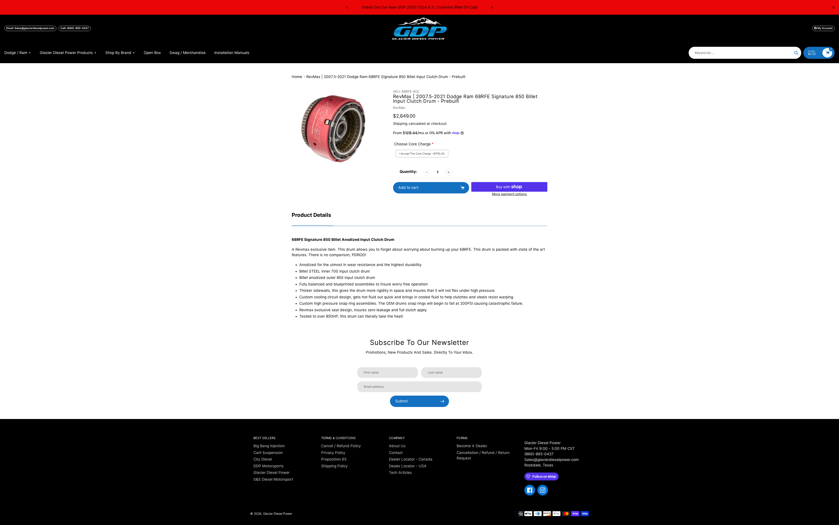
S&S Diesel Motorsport (273, 479)
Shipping (400, 123)
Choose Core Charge (412, 144)
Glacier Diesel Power (271, 472)
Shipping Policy (334, 466)
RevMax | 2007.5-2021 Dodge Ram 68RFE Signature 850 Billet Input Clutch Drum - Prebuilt (385, 77)
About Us (397, 446)
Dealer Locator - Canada (410, 459)
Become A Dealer (472, 446)
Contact (396, 452)
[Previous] (347, 7)
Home (297, 77)
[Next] (491, 7)
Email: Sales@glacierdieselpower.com (30, 28)
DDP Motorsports (268, 466)
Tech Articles (400, 472)
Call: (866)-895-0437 (75, 28)
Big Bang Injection (269, 446)
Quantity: (408, 171)
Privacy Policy (333, 452)
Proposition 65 (334, 459)
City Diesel (262, 459)
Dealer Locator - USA (407, 466)
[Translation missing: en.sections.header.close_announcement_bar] (833, 7)
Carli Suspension (268, 452)
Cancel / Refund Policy (341, 446)
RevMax (399, 108)
